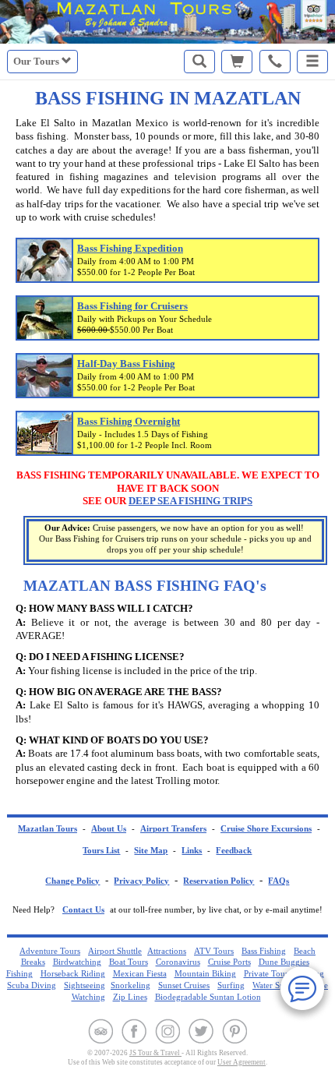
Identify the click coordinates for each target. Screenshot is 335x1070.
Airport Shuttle (115, 950)
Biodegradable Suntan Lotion (208, 996)
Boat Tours (128, 961)
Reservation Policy (218, 881)
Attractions (166, 950)
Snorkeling (130, 985)
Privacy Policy (141, 881)
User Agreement (241, 1062)
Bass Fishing (264, 950)
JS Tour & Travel (155, 1053)
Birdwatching (77, 961)
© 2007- (107, 1053)
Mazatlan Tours (47, 829)
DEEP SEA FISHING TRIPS (190, 501)
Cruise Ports (229, 961)
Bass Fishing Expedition (130, 248)
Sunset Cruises (184, 985)
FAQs (278, 881)
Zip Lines (130, 996)
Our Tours (37, 61)
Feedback (234, 850)
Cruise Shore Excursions (266, 829)
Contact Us (83, 910)
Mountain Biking (205, 973)
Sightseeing (84, 985)
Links (192, 850)
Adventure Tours (49, 950)
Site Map (151, 850)
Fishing (19, 973)
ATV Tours (214, 950)
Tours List (101, 850)
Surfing (231, 985)
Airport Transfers (173, 829)
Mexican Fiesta (140, 973)
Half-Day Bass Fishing (126, 363)
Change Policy (72, 881)
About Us (108, 829)
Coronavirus (178, 961)
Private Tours (267, 973)
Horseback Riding (73, 973)
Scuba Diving (31, 985)
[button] (312, 61)
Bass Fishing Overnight (128, 421)
